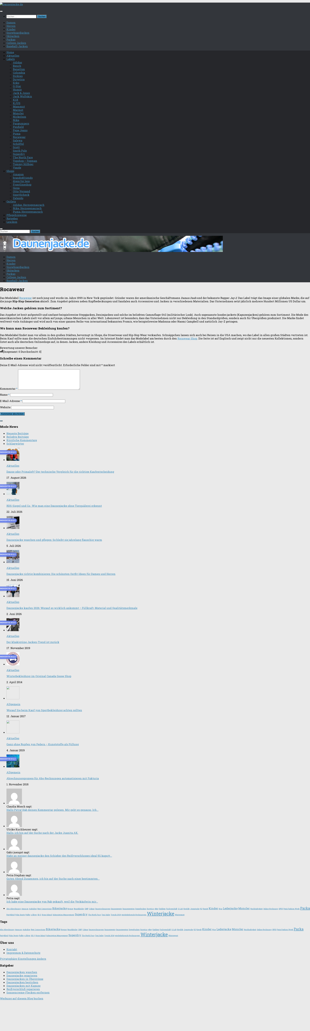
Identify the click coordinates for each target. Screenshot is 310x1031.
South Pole (20, 150)
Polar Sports (20, 915)
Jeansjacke (195, 909)
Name (5, 394)
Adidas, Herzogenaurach (28, 205)
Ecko (16, 82)
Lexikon (11, 222)
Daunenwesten (129, 909)
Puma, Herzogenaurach (28, 211)
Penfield (18, 127)
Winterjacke (160, 913)
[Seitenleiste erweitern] (1, 420)
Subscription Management (63, 915)
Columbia (19, 72)
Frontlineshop (22, 184)
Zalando (18, 198)
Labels (10, 59)
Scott (16, 147)
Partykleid (10, 915)
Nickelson (19, 116)
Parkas (10, 39)
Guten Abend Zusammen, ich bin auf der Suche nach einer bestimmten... (53, 878)
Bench (17, 66)
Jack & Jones (21, 93)
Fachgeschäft (171, 909)
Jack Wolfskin (22, 96)
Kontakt (11, 949)
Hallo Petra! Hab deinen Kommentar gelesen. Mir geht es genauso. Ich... (52, 810)
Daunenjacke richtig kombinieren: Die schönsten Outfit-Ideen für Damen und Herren (60, 574)
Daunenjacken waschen (21, 972)
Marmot (18, 110)
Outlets (11, 201)
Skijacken (12, 36)
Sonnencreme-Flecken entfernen (28, 992)
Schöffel (18, 144)
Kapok (205, 909)
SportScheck (21, 194)
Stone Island (47, 915)
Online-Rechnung (270, 909)
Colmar (92, 909)
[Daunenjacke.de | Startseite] (11, 4)
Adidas (17, 62)
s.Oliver (34, 915)
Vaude (17, 167)
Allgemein (13, 704)
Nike (16, 120)
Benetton (19, 69)
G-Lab (180, 909)
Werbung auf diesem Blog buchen (21, 998)
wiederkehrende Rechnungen (133, 915)
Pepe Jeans (20, 130)
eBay (156, 909)
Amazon (18, 174)
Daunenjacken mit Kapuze (23, 985)
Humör (17, 89)
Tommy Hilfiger (23, 164)
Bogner (70, 909)
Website (5, 407)
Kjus (220, 909)
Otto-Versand (21, 191)
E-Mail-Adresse (11, 401)
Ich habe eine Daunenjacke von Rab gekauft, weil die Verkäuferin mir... (52, 901)
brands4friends (23, 177)
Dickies (18, 76)
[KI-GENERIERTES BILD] (12, 459)
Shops (10, 171)
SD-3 (39, 915)
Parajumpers (21, 123)
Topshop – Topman (25, 160)
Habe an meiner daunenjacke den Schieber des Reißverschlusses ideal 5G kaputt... (59, 855)
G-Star (17, 86)
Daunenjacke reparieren (21, 975)
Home (10, 52)
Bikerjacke (59, 908)
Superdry (19, 154)
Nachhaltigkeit (256, 909)
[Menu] (1, 11)
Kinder (11, 29)
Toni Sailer (106, 915)
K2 (201, 909)
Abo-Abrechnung (13, 909)
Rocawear (19, 137)
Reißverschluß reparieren (23, 989)
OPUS (281, 909)
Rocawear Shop (187, 338)
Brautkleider (79, 909)
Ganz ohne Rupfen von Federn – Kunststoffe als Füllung (42, 744)
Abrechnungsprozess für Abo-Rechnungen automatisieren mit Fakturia (52, 778)
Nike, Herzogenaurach (27, 208)
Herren (11, 26)
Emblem (162, 909)
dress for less (21, 181)
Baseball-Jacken (17, 46)
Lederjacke (230, 908)
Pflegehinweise (16, 215)
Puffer (28, 915)
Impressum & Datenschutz (23, 952)
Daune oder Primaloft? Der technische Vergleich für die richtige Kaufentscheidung (60, 471)
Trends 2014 (116, 915)
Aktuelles (12, 55)
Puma (16, 133)
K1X (15, 99)
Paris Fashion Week (292, 909)
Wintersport (180, 915)
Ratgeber (12, 218)
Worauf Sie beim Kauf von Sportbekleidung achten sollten (44, 710)
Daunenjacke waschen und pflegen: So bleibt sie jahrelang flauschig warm (54, 540)
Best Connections (44, 909)
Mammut (19, 106)
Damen (11, 22)
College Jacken (16, 43)
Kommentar (8, 388)
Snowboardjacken (17, 32)
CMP (86, 909)
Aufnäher (33, 909)
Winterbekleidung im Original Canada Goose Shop (38, 676)
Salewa (17, 140)
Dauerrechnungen (102, 909)
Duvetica (19, 79)
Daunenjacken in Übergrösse (24, 979)
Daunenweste (116, 909)
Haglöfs (186, 909)
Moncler (18, 113)
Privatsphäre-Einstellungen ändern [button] (23, 958)
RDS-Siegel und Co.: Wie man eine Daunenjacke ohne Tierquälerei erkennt (54, 505)
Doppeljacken (140, 909)
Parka (305, 908)
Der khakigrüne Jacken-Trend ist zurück (32, 642)
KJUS (16, 103)
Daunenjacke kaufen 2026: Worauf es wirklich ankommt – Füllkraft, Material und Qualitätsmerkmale (71, 608)
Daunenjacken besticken (22, 982)
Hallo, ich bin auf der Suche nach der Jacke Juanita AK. (42, 832)
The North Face (23, 157)
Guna (16, 188)
